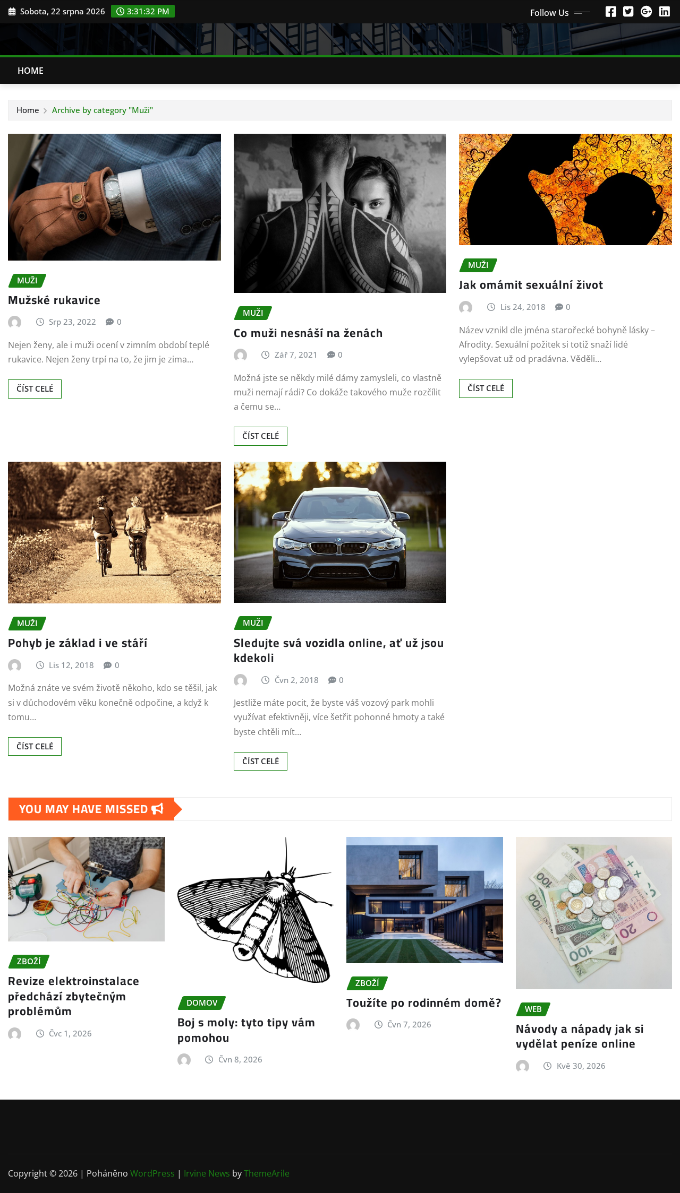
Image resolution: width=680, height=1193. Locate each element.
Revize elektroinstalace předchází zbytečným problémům (74, 996)
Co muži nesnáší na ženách (308, 333)
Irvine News (207, 1173)
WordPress (152, 1173)
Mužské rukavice (54, 300)
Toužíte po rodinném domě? (424, 1002)
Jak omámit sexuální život (531, 284)
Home (31, 70)
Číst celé (34, 388)
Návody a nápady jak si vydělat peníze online (580, 1036)
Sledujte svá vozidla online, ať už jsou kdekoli (339, 650)
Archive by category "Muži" (102, 110)
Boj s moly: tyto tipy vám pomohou (246, 1030)
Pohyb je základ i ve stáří (78, 643)
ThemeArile (267, 1173)
